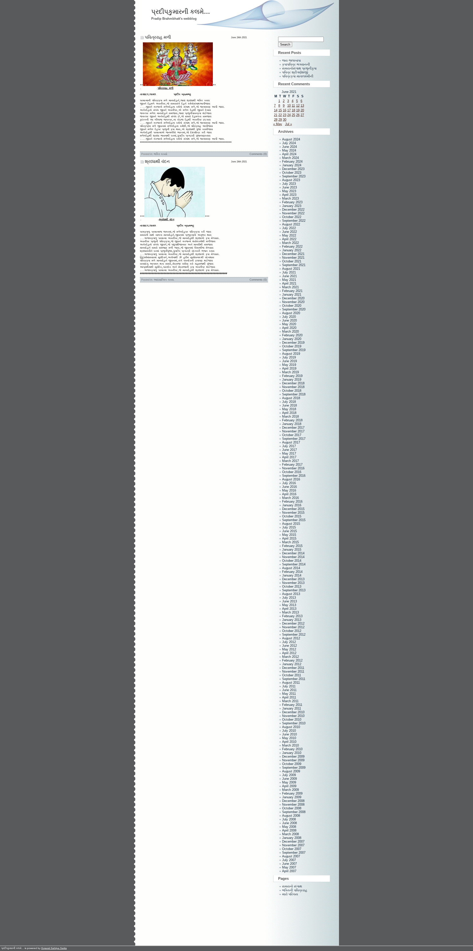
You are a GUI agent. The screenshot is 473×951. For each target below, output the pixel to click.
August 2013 (291, 594)
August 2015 (291, 524)
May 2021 (289, 280)
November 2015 (293, 512)
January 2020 (291, 339)
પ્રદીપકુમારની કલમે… (180, 11)
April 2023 (289, 195)
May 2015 (289, 535)
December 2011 (293, 668)
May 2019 (289, 365)
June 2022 (289, 232)
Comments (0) (258, 154)
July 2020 (289, 317)
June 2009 (289, 779)
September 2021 (293, 265)
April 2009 (289, 786)
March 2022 (290, 243)
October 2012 (291, 631)
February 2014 (292, 572)
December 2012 (293, 623)
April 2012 (289, 653)
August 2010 (291, 727)
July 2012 (289, 642)
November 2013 (293, 583)
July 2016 (289, 483)
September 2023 (293, 176)
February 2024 (292, 161)
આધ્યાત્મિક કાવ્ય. (164, 279)
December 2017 (293, 427)
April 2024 (289, 154)
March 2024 (290, 158)
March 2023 (290, 198)
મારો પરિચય (290, 894)
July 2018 (289, 402)
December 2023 (293, 169)
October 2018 (291, 390)
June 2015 (289, 531)
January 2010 (291, 753)
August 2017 (291, 442)
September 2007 (293, 852)
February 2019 (292, 376)
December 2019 (293, 342)
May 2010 (289, 738)
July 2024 (289, 143)
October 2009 (291, 764)
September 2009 (293, 767)
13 (302, 105)
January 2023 (291, 206)
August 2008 (291, 815)
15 (280, 110)
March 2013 (290, 612)
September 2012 (293, 634)
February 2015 (292, 546)
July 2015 (289, 527)
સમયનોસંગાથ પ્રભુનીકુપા (299, 68)
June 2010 (289, 734)
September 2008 (293, 812)
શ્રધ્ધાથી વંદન (157, 161)
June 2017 (289, 450)
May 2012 (289, 649)
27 (302, 115)
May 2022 (289, 235)
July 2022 (289, 228)
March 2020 (290, 331)
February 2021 (292, 291)
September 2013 (293, 590)
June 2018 (289, 405)
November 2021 (293, 257)
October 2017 (291, 435)
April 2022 (289, 239)
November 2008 (293, 804)
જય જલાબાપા (291, 60)
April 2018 (289, 413)
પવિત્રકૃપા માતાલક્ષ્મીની (297, 76)
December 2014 (293, 553)
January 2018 (291, 424)
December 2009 (293, 756)
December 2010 (293, 712)
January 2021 (291, 294)
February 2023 (292, 202)
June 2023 (289, 187)
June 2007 (289, 864)
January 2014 (291, 575)
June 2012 (289, 645)
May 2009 (289, 782)
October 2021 (291, 261)
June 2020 (289, 320)
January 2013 (291, 620)
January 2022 (291, 250)
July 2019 (289, 357)
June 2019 (289, 361)
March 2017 (290, 461)
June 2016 (289, 487)
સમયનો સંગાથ (292, 886)
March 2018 (290, 416)
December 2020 (293, 298)
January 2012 (291, 664)
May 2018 (289, 409)
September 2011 (293, 679)
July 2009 (289, 775)
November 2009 (293, 760)
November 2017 (293, 431)
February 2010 (292, 749)
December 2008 (293, 801)
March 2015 (290, 542)
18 (293, 110)
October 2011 (291, 675)
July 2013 (289, 597)
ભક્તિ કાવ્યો (160, 154)
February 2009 (292, 793)
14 (275, 110)
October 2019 (291, 346)
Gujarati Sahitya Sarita (54, 948)
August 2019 (291, 354)
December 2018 (293, 383)
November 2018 (293, 387)
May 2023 (289, 191)
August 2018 (291, 398)
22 (280, 115)
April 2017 (289, 457)
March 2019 (290, 372)
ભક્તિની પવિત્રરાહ (294, 890)
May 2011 (289, 694)
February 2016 (292, 501)
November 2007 (293, 845)
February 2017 (292, 464)
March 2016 (290, 498)
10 (289, 105)
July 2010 (289, 730)
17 (289, 110)
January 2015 (291, 549)
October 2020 (291, 305)
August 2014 (291, 568)
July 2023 (289, 184)
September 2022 (293, 220)
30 (284, 119)
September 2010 (293, 723)
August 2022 (291, 224)
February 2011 (292, 705)
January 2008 (291, 838)
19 (298, 110)
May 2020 (289, 324)
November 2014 (293, 557)
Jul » (288, 124)
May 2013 (289, 605)
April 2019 (289, 368)
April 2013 (289, 609)
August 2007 (291, 856)
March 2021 (290, 287)
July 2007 (289, 860)
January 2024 (291, 165)
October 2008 (291, 808)
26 (298, 115)
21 (275, 115)
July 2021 (289, 272)
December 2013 (293, 579)
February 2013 (292, 616)
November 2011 (293, 671)
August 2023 (291, 180)
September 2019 (293, 350)
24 (289, 115)
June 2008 (289, 823)
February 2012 (292, 660)
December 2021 (293, 254)
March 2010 (290, 745)
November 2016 (293, 468)
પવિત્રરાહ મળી (158, 37)
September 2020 (293, 309)
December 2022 (293, 209)
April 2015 (289, 538)
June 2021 (289, 276)
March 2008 (290, 834)
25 (293, 115)
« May (277, 124)
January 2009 (291, 797)
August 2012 (291, 638)
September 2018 (293, 394)
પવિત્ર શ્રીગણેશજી (295, 72)
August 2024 (291, 139)
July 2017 (289, 446)
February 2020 (292, 335)
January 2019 (291, 379)
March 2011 (290, 701)
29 (280, 119)
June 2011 (289, 690)
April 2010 (289, 742)
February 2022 (292, 246)
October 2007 (291, 849)
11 (293, 105)
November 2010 (293, 716)
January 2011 (291, 708)
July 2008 (289, 819)
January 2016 (291, 505)
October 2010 (291, 719)
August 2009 (291, 771)
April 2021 (289, 283)
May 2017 (289, 453)
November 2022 (293, 213)
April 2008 (289, 830)
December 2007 (293, 841)
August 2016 (291, 479)
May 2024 (289, 150)
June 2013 (289, 601)
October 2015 (291, 516)
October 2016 (291, 472)
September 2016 (293, 475)
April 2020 (289, 328)
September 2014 (293, 564)
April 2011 (289, 697)
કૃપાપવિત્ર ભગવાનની (296, 64)
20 (302, 110)
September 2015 (293, 520)
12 (298, 105)
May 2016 (289, 490)
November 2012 (293, 627)
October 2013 (291, 586)
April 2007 (289, 871)
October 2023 (291, 172)
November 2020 (293, 302)
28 (275, 119)
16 (284, 110)
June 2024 (289, 147)
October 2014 (291, 560)
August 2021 (291, 269)
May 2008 (289, 827)
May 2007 (289, 867)
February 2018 (292, 420)
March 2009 (290, 790)
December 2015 (293, 509)
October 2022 (291, 217)
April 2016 (289, 494)
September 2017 (293, 439)
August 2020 (291, 313)
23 (284, 115)
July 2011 (289, 686)
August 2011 (291, 682)
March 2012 (290, 657)
